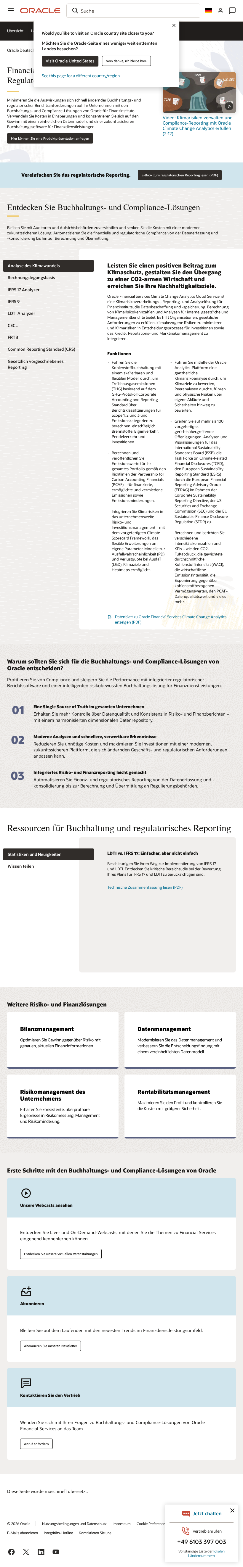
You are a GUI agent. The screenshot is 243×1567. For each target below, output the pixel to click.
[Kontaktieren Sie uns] (232, 10)
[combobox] (133, 11)
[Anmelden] (220, 10)
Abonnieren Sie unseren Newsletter (50, 1346)
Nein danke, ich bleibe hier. (126, 61)
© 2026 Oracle (18, 1523)
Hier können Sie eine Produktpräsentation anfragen (50, 138)
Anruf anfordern (36, 1444)
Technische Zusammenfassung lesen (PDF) (145, 887)
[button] (10, 10)
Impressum (122, 1523)
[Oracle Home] (40, 11)
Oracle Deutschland (25, 50)
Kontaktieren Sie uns (95, 1532)
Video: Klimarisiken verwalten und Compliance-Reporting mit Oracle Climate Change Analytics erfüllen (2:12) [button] (198, 125)
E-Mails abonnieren (22, 1532)
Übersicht (15, 30)
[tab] (48, 266)
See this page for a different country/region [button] (81, 75)
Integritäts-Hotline (58, 1532)
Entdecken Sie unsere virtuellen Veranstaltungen (61, 1254)
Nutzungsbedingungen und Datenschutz (74, 1523)
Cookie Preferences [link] (152, 1523)
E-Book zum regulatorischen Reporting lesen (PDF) (180, 175)
